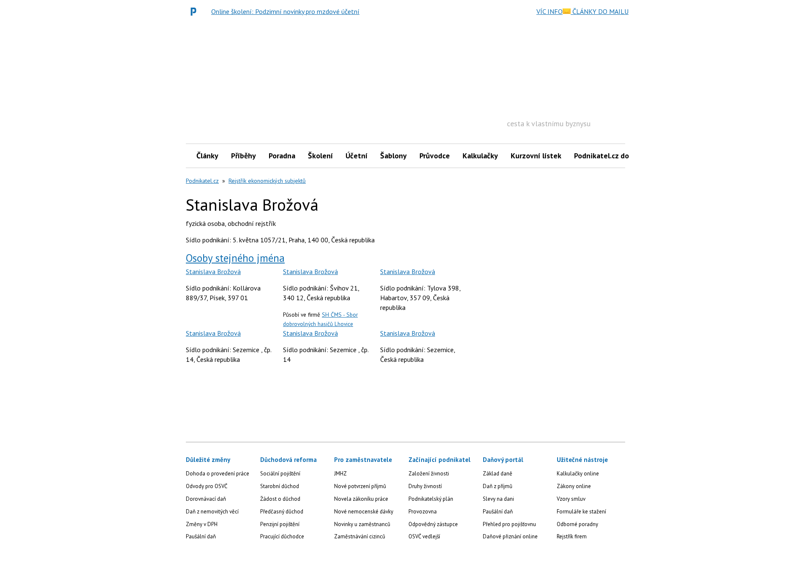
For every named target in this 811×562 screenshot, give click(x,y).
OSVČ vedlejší (424, 536)
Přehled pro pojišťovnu (509, 524)
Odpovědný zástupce (433, 524)
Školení (320, 155)
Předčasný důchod (281, 511)
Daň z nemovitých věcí (212, 511)
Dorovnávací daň (206, 498)
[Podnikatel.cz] (195, 11)
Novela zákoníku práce (361, 498)
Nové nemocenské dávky (363, 511)
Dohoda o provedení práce (217, 473)
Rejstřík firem (572, 536)
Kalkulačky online (578, 473)
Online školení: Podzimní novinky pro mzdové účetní (285, 11)
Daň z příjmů (497, 486)
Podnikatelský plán (430, 498)
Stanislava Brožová (213, 271)
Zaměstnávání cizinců (359, 536)
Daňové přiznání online (510, 536)
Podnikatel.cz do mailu (611, 155)
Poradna (282, 155)
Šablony (393, 155)
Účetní (356, 155)
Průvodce (434, 155)
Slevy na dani (498, 498)
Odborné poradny (577, 524)
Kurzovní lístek (536, 155)
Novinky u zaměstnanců (362, 524)
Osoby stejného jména (235, 258)
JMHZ (340, 473)
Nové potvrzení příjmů (360, 486)
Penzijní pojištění (279, 524)
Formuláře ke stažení (581, 511)
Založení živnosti (428, 473)
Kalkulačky (480, 155)
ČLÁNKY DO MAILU (600, 11)
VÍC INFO (549, 11)
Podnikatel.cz (202, 181)
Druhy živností (425, 486)
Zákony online (574, 486)
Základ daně (497, 473)
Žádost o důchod (280, 498)
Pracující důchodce (282, 536)
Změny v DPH (202, 524)
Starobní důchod (279, 486)
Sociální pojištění (280, 473)
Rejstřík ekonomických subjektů (267, 181)
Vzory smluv (571, 498)
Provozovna (422, 511)
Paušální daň (201, 536)
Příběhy (243, 155)
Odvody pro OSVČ (206, 486)
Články (207, 155)
